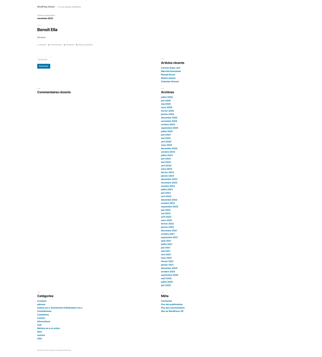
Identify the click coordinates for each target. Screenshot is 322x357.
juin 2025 (166, 134)
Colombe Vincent (170, 81)
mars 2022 (166, 220)
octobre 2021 (168, 234)
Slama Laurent (168, 78)
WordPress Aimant (46, 6)
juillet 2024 (167, 155)
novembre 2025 (169, 121)
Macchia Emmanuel (171, 71)
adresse (41, 304)
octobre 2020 (168, 271)
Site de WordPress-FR (172, 311)
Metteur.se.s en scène (48, 328)
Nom (39, 331)
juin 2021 (165, 247)
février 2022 (167, 223)
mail (39, 325)
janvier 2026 (167, 114)
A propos (41, 301)
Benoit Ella (47, 29)
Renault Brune (168, 74)
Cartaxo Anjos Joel (170, 68)
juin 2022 (166, 210)
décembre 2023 (169, 179)
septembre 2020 (169, 275)
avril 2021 (166, 254)
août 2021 (166, 241)
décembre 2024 (169, 148)
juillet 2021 (166, 244)
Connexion (166, 301)
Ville (39, 338)
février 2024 (167, 172)
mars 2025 (166, 145)
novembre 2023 (169, 182)
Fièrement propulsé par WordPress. (60, 350)
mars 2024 (166, 169)
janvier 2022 (167, 227)
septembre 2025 (169, 128)
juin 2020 (166, 285)
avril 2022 (166, 217)
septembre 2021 (169, 237)
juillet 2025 (167, 131)
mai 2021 (165, 251)
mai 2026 (166, 104)
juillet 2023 (167, 189)
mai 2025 (166, 138)
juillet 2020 (167, 282)
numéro (41, 335)
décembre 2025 (169, 117)
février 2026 (167, 111)
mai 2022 (166, 213)
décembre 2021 (169, 230)
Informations (43, 321)
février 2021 (167, 261)
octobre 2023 (168, 186)
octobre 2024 (168, 152)
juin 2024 (166, 158)
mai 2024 (166, 162)
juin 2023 (166, 193)
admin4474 (42, 45)
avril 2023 (166, 196)
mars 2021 (166, 258)
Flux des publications (172, 304)
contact (41, 318)
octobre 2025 (168, 124)
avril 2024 (166, 165)
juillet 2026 (167, 97)
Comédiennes (70, 45)
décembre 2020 (169, 268)
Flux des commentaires (173, 307)
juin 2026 (166, 100)
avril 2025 (166, 141)
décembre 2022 (169, 200)
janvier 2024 (167, 176)
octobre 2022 (168, 203)
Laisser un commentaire (85, 45)
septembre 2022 (169, 206)
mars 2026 (166, 107)
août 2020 (166, 278)
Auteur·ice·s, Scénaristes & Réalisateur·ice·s (59, 307)
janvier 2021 (167, 265)
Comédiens (43, 314)
